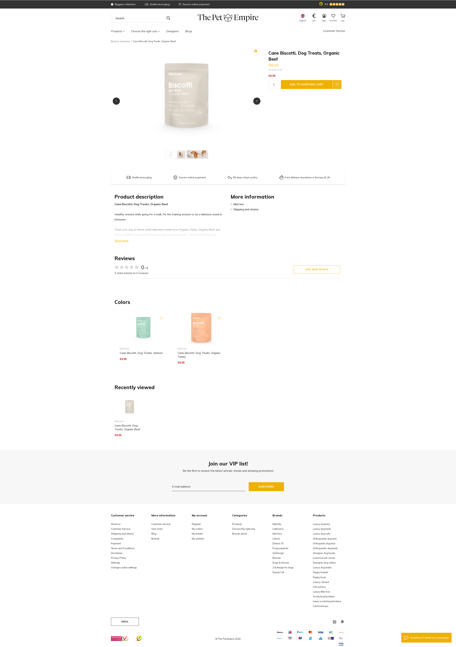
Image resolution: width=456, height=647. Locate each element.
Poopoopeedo (280, 548)
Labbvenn (278, 528)
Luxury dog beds (322, 528)
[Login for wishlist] (337, 84)
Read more (121, 240)
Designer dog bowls (324, 553)
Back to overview (120, 41)
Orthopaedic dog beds (325, 548)
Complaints (117, 538)
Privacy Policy (118, 557)
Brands (155, 538)
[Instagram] (334, 622)
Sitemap (115, 562)
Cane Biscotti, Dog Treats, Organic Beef (127, 427)
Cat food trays (320, 606)
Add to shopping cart (307, 84)
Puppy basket (320, 572)
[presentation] (116, 101)
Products (116, 31)
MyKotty (277, 524)
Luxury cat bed (321, 582)
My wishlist (198, 538)
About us (116, 524)
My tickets (197, 533)
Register (196, 524)
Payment (116, 543)
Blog (153, 533)
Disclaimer (117, 553)
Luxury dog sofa (321, 533)
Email (125, 621)
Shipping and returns (246, 209)
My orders (197, 528)
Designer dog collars (324, 562)
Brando (277, 557)
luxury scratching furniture (327, 601)
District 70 (278, 543)
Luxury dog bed (321, 524)
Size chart (157, 528)
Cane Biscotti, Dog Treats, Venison (141, 353)
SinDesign (278, 553)
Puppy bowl (319, 577)
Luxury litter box (321, 591)
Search (168, 18)
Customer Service (334, 31)
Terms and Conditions (123, 548)
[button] (170, 154)
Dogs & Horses (281, 562)
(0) (284, 70)
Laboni (276, 538)
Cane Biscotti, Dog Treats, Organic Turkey (199, 354)
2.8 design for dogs (283, 567)
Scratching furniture (324, 596)
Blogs (188, 31)
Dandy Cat (278, 572)
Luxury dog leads (322, 567)
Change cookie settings (124, 567)
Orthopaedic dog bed (324, 538)
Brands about (239, 533)
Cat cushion (319, 586)
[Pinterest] (342, 622)
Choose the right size (144, 31)
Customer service (160, 524)
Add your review (316, 269)
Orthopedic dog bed (324, 543)
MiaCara (273, 65)
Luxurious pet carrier (324, 557)
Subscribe (266, 486)
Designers (172, 31)
